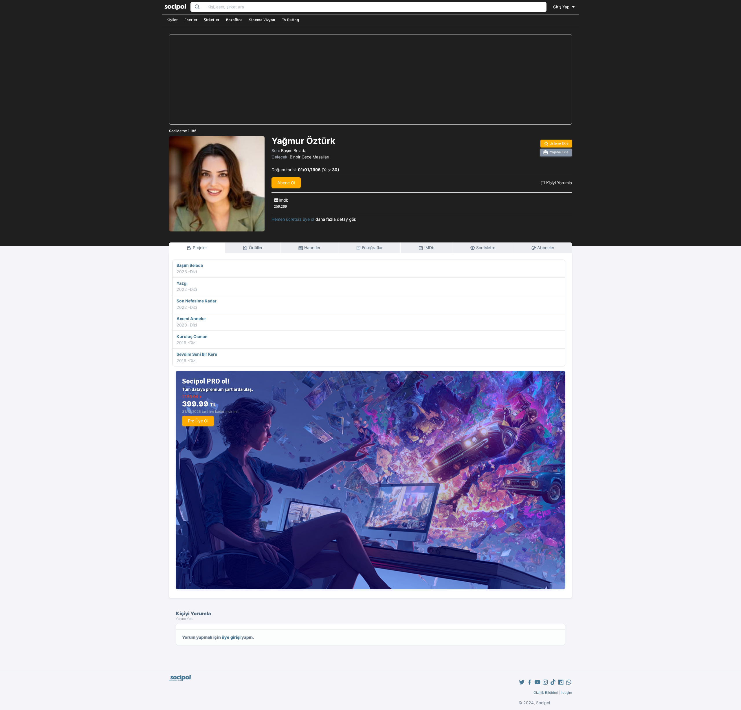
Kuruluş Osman (192, 336)
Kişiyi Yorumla (558, 182)
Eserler (190, 19)
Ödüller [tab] (255, 247)
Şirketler (211, 19)
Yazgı (182, 283)
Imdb (284, 200)
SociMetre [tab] (485, 247)
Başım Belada (294, 150)
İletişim (566, 692)
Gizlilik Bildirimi (545, 692)
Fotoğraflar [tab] (372, 247)
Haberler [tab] (311, 247)
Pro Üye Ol (198, 420)
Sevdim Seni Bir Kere (197, 354)
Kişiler (172, 19)
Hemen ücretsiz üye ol (293, 219)
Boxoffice (234, 19)
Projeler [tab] (199, 247)
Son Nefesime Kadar (197, 300)
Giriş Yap (562, 6)
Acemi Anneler (191, 318)
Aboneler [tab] (545, 247)
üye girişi (231, 637)
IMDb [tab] (428, 247)
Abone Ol (286, 182)
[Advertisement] (370, 79)
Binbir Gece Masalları (309, 156)
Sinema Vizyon (262, 19)
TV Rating (290, 19)
